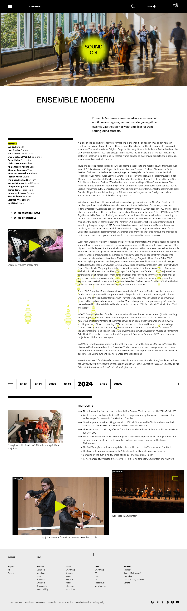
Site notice (52, 602)
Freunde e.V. (129, 576)
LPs (96, 579)
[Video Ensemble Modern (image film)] (35, 245)
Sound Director (24, 183)
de (147, 6)
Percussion (20, 160)
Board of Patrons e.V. (132, 573)
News (39, 557)
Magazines (70, 589)
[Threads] (162, 603)
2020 (24, 384)
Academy (40, 579)
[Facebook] (152, 603)
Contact (18, 602)
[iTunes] (167, 603)
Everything (70, 570)
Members (41, 573)
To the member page (24, 212)
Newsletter (29, 602)
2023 (67, 384)
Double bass (20, 153)
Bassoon (21, 193)
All (9, 570)
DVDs (97, 576)
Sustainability (42, 589)
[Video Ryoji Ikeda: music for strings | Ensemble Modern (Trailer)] (61, 506)
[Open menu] (10, 6)
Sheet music (100, 583)
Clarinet (18, 150)
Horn (22, 179)
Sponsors (127, 570)
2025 (103, 384)
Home (10, 602)
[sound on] (93, 50)
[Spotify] (172, 603)
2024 (85, 384)
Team (39, 576)
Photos (69, 583)
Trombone (25, 156)
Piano (22, 173)
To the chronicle (22, 217)
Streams (69, 573)
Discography (42, 586)
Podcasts (69, 579)
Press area (40, 602)
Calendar (34, 6)
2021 (38, 384)
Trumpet (19, 196)
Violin (18, 176)
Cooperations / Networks (134, 579)
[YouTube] (177, 603)
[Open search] (133, 6)
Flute (19, 199)
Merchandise (100, 586)
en (150, 6)
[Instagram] (157, 603)
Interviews (70, 586)
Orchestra (41, 583)
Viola (20, 170)
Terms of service (66, 602)
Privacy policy (98, 602)
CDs (96, 573)
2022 (52, 384)
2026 (118, 384)
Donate (127, 583)
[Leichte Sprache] (154, 6)
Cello (16, 146)
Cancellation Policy (83, 602)
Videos (68, 576)
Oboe (20, 163)
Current (11, 573)
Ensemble (41, 570)
